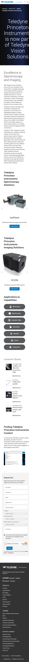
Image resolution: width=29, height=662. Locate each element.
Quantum (16, 333)
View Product (15, 226)
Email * (6, 497)
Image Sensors (6, 590)
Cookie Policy (7, 659)
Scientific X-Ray (16, 320)
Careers (5, 618)
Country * (6, 510)
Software (5, 606)
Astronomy (16, 327)
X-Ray (4, 597)
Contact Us (5, 650)
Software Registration (8, 643)
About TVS (12, 8)
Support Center (6, 634)
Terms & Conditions (16, 655)
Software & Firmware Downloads (11, 641)
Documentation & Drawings (9, 639)
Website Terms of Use (18, 659)
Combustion (16, 347)
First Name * (8, 487)
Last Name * (8, 492)
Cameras (5, 588)
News (4, 615)
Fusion (16, 340)
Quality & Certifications (8, 620)
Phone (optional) (9, 507)
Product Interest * (8, 516)
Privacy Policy (5, 655)
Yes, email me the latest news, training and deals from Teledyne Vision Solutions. (16, 536)
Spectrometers (6, 604)
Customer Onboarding (8, 622)
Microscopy (16, 306)
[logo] (12, 2)
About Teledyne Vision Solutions (11, 613)
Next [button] (27, 208)
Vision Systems (6, 602)
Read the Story (16, 376)
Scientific (18, 578)
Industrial (11, 578)
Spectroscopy (16, 313)
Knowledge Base (7, 636)
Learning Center (7, 627)
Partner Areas (6, 648)
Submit (9, 548)
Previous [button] (2, 208)
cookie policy (10, 552)
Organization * (8, 502)
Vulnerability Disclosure (8, 645)
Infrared (5, 599)
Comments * (8, 529)
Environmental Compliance (9, 625)
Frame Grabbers (7, 595)
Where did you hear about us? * (12, 521)
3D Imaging (5, 592)
